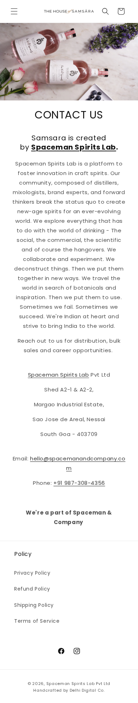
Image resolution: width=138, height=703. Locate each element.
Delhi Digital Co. (87, 690)
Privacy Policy (32, 572)
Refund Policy (32, 588)
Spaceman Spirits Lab (58, 374)
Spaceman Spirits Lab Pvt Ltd (78, 683)
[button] (14, 11)
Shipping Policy (34, 605)
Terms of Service (37, 620)
